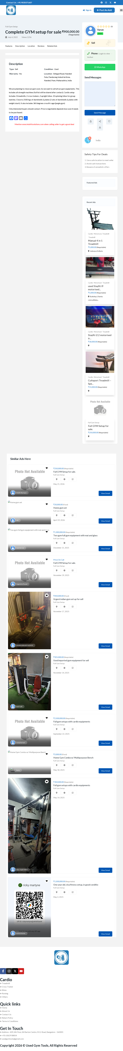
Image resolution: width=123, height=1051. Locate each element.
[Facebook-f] (3, 971)
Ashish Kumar (20, 933)
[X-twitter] (110, 2)
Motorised (98, 283)
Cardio (90, 234)
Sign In (88, 10)
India (98, 140)
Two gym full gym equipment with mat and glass (75, 535)
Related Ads (52, 46)
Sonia (18, 770)
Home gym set (60, 507)
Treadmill (91, 237)
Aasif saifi (19, 706)
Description (20, 46)
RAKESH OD (20, 548)
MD (17, 520)
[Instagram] (106, 2)
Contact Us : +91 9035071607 (19, 2)
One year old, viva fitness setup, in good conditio (75, 884)
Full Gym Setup (11, 26)
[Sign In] (84, 10)
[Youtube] (115, 2)
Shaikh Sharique (21, 493)
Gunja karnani (20, 742)
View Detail (105, 493)
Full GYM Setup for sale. (64, 471)
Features (8, 46)
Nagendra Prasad (21, 584)
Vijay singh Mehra (22, 870)
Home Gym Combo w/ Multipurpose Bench (73, 757)
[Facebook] (102, 2)
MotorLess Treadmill (101, 234)
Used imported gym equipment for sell (71, 660)
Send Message (100, 112)
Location (31, 46)
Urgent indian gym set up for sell (68, 599)
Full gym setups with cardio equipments (71, 721)
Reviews (41, 46)
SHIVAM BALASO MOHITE (24, 645)
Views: (26, 37)
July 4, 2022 (13, 37)
